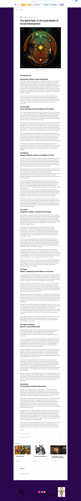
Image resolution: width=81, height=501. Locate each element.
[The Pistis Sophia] (23, 449)
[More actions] (60, 17)
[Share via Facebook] (20, 433)
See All (65, 443)
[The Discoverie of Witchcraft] (40, 449)
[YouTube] (44, 492)
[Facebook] (42, 492)
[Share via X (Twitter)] (23, 433)
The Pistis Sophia (20, 456)
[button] (76, 0)
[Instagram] (39, 492)
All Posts (16, 9)
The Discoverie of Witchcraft (40, 456)
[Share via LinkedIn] (26, 433)
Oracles (21, 9)
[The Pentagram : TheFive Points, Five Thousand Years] (58, 449)
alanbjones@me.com (47, 495)
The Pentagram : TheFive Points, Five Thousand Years (58, 457)
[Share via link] (28, 433)
